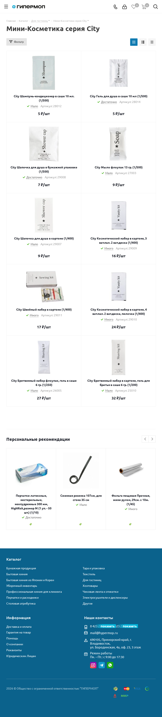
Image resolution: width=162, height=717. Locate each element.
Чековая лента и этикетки (100, 591)
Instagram (93, 665)
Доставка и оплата (18, 626)
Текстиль (89, 574)
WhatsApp (110, 665)
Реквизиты (14, 650)
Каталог (13, 559)
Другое (88, 603)
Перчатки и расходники (22, 597)
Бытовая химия (17, 574)
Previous (145, 439)
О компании (14, 644)
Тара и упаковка (94, 568)
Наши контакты (98, 617)
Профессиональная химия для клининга (34, 591)
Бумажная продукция (21, 568)
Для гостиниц (92, 580)
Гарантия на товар (18, 632)
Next (152, 439)
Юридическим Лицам (21, 656)
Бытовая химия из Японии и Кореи (30, 580)
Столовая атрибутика (20, 603)
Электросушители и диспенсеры (105, 597)
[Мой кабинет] (124, 7)
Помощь (12, 638)
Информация (18, 617)
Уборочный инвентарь (21, 585)
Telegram (102, 665)
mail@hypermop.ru (104, 633)
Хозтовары (90, 585)
